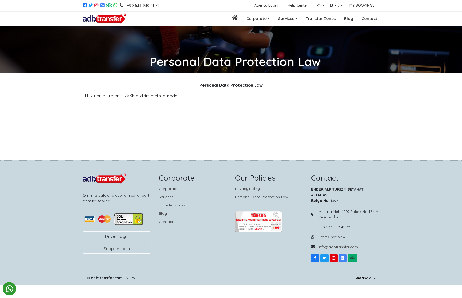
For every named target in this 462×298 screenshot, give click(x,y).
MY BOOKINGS (362, 5)
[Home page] (235, 18)
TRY (317, 5)
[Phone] (122, 6)
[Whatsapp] (116, 6)
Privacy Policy (247, 188)
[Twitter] (91, 6)
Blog (348, 18)
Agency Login (266, 5)
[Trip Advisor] (109, 6)
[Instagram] (97, 6)
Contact (369, 18)
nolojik (365, 278)
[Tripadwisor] (352, 258)
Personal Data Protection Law (261, 196)
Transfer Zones (321, 18)
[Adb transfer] (105, 18)
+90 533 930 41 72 (143, 5)
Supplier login (117, 248)
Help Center (298, 5)
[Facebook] (85, 6)
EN (336, 5)
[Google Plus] (103, 6)
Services (286, 18)
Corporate (256, 18)
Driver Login (116, 236)
